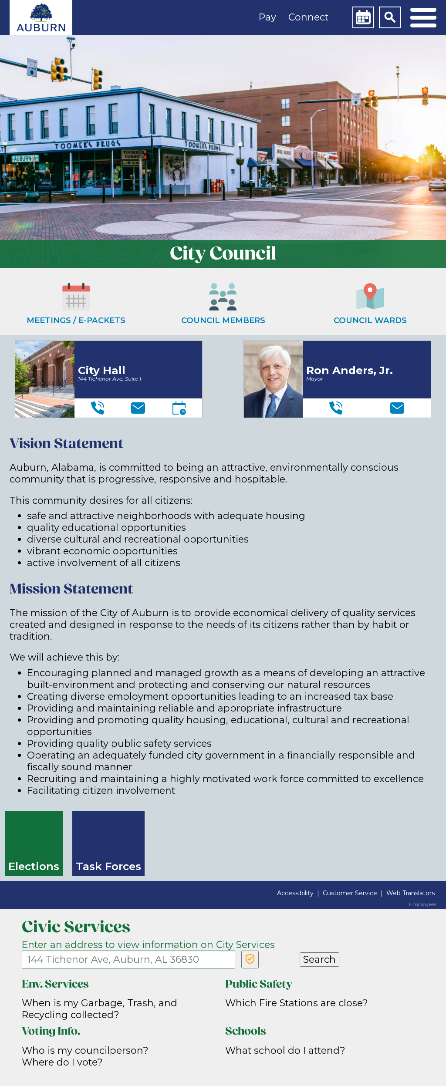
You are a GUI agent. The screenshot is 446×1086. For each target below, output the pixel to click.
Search (319, 959)
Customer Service (350, 893)
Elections (33, 866)
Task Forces (108, 866)
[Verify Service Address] (250, 959)
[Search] (390, 17)
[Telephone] (97, 408)
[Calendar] (363, 17)
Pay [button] (267, 17)
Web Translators (410, 893)
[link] (41, 17)
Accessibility (295, 893)
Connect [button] (308, 17)
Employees (422, 904)
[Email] (138, 408)
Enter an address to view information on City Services (148, 944)
